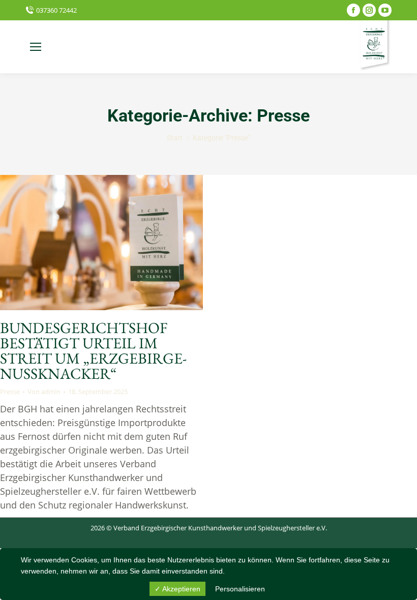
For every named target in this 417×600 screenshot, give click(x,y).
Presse (10, 391)
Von (44, 391)
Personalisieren (240, 589)
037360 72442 (56, 10)
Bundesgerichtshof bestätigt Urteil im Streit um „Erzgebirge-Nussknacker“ (93, 350)
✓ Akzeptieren (177, 589)
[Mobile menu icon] (35, 47)
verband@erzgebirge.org (107, 47)
